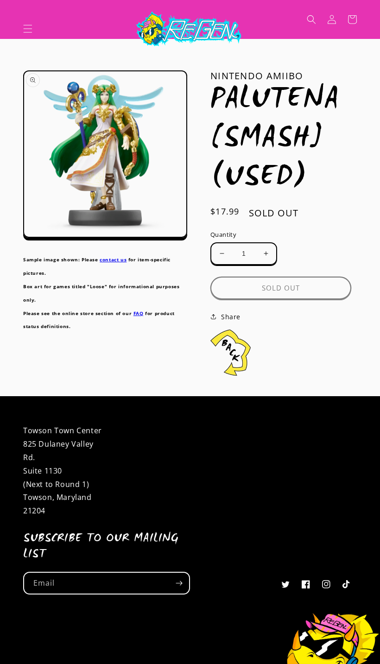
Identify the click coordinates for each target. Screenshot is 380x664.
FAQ (138, 313)
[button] (28, 29)
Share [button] (231, 316)
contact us (113, 259)
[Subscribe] (179, 583)
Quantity (223, 234)
